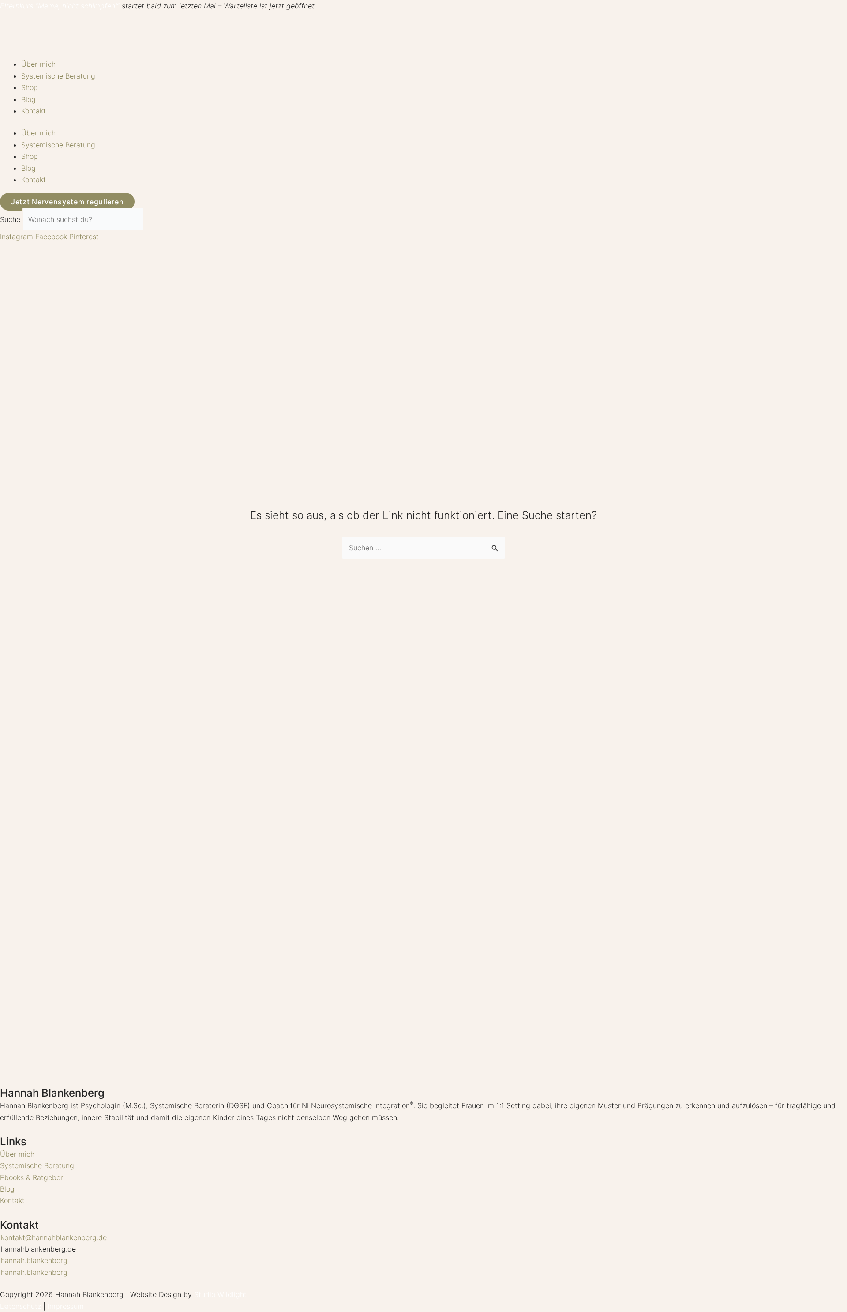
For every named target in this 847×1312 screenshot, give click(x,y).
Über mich (38, 64)
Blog (28, 99)
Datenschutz (20, 1306)
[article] (423, 1111)
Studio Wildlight (220, 1294)
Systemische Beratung (58, 75)
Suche (10, 219)
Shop (29, 87)
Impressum (66, 1306)
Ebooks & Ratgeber (31, 1177)
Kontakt (33, 110)
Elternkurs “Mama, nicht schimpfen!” (60, 5)
